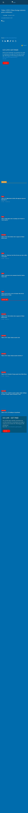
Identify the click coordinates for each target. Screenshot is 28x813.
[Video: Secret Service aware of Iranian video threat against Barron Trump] (14, 287)
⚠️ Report (24, 45)
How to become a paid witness (9, 57)
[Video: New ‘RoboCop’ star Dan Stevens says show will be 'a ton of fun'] (14, 251)
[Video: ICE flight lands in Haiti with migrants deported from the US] (14, 194)
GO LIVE (4, 58)
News (3, 196)
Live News (4, 335)
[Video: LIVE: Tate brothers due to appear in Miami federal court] (14, 231)
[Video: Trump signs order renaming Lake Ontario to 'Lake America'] (14, 212)
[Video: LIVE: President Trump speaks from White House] (14, 368)
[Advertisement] (14, 124)
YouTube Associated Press (11, 37)
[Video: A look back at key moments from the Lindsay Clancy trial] (14, 269)
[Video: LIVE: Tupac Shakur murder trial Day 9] (14, 348)
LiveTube (5, 15)
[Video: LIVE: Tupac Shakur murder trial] (14, 330)
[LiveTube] (2, 15)
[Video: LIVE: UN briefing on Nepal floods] (14, 405)
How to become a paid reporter (15, 426)
